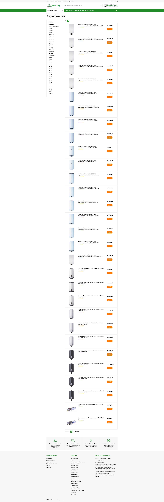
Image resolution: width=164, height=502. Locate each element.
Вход (116, 1)
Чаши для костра (74, 483)
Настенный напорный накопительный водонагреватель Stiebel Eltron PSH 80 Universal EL (90, 52)
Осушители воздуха (75, 487)
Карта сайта (49, 467)
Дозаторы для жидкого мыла (77, 490)
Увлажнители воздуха (75, 465)
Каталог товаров (53, 10)
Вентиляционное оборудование (78, 462)
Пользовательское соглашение (102, 473)
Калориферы (73, 478)
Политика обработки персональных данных (105, 471)
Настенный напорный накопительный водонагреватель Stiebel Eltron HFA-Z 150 (88, 133)
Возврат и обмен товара (51, 463)
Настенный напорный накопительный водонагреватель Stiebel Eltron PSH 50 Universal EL (90, 256)
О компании (49, 458)
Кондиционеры (74, 458)
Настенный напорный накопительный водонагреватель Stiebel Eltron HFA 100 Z (88, 120)
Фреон (72, 460)
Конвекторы (73, 470)
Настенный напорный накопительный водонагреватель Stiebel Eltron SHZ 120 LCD (88, 228)
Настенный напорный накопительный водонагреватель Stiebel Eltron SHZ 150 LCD (88, 242)
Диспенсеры (73, 492)
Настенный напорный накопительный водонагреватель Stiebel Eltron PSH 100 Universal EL (90, 66)
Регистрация (111, 1)
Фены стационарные (75, 488)
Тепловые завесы (75, 476)
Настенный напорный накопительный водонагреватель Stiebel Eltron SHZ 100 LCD (88, 215)
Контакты (48, 465)
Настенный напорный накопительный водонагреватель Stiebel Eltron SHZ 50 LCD (88, 188)
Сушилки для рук (74, 485)
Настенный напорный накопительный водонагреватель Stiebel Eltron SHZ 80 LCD (88, 201)
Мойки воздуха (74, 467)
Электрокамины (74, 472)
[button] (116, 10)
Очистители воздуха (75, 463)
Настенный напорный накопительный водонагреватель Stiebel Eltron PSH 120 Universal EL (90, 25)
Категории (50, 22)
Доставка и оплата (50, 460)
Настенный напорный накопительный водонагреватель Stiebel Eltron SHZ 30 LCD (88, 174)
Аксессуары (73, 494)
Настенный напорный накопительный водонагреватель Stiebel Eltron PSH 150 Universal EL (90, 38)
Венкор (96, 458)
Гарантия (48, 462)
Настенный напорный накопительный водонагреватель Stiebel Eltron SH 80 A (87, 147)
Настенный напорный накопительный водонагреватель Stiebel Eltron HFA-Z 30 (87, 93)
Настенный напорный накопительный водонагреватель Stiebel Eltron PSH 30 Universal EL (90, 79)
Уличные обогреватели (76, 481)
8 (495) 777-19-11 (111, 5)
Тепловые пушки (74, 474)
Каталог (48, 13)
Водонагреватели (74, 469)
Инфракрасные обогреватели (77, 479)
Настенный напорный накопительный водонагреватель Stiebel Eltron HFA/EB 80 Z (88, 106)
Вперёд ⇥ (77, 431)
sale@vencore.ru (100, 462)
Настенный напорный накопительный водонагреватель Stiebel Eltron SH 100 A (87, 161)
